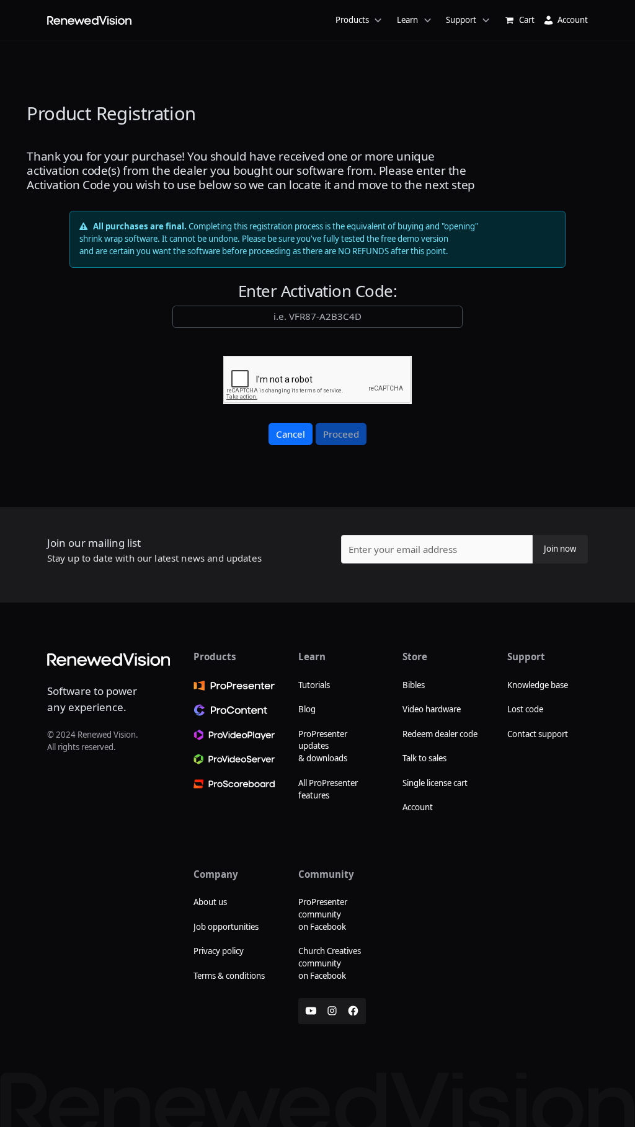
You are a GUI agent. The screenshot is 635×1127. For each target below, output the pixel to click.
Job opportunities (226, 926)
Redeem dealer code (439, 734)
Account (417, 807)
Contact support (537, 734)
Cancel (290, 434)
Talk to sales (424, 758)
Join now (560, 548)
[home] (89, 20)
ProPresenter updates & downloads (322, 746)
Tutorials (314, 685)
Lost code (525, 709)
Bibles (413, 685)
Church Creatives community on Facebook (329, 963)
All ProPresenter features (328, 789)
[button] (259, 20)
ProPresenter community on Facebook (322, 914)
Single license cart (435, 783)
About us (210, 902)
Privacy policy (218, 951)
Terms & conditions (229, 975)
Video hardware (431, 709)
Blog (307, 709)
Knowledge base (537, 685)
